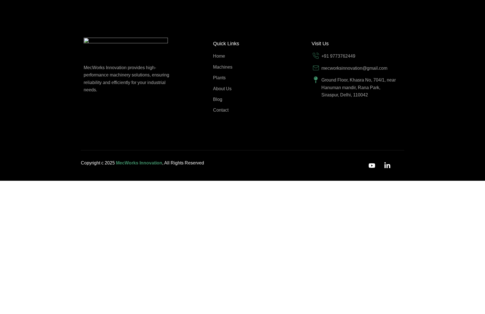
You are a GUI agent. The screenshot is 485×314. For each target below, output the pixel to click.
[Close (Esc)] (63, 186)
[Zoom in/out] (8, 186)
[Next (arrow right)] (26, 195)
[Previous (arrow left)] (8, 195)
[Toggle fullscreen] (26, 186)
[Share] (44, 186)
